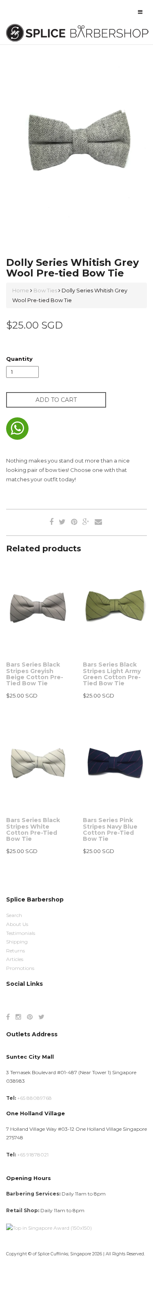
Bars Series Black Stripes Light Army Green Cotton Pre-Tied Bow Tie (112, 674)
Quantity (19, 358)
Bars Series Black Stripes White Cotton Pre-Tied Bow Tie (33, 829)
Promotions (20, 968)
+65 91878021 (33, 1155)
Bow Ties (45, 290)
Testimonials (20, 933)
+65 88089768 (34, 1098)
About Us (17, 924)
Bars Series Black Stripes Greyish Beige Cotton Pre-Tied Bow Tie (34, 674)
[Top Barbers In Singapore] (49, 1227)
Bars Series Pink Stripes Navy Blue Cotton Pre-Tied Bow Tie (110, 829)
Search (14, 915)
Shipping (17, 942)
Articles (14, 959)
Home (21, 290)
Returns (15, 951)
